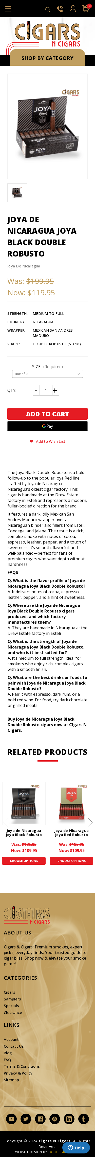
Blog (8, 1052)
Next (90, 822)
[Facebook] (40, 1119)
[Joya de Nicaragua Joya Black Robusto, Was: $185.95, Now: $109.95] (24, 803)
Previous (5, 822)
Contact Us (14, 1046)
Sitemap (11, 1079)
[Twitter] (26, 1119)
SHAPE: (13, 344)
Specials (11, 1005)
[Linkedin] (69, 1119)
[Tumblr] (83, 1119)
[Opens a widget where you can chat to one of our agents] (76, 1148)
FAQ (7, 1059)
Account (11, 1039)
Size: (47, 366)
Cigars (9, 992)
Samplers (12, 998)
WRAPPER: (16, 330)
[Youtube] (11, 1119)
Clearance (13, 1012)
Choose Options (24, 861)
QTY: (11, 390)
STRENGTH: (17, 313)
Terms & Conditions (22, 1066)
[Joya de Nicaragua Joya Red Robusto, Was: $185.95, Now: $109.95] (71, 803)
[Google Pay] (47, 426)
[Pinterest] (54, 1119)
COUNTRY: (16, 321)
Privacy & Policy (18, 1073)
